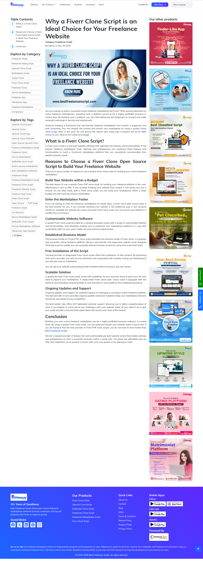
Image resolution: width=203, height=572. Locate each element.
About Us (122, 499)
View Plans (158, 4)
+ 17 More (17, 235)
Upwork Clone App (21, 133)
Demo (101, 4)
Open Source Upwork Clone (25, 143)
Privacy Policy (125, 528)
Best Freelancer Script (56, 330)
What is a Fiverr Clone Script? (26, 25)
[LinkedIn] (26, 524)
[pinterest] (32, 524)
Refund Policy (125, 520)
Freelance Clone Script (22, 184)
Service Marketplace (21, 92)
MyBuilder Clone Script (22, 221)
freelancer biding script (22, 63)
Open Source (18, 203)
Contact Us (143, 4)
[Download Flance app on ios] (174, 503)
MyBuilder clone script (22, 161)
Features (34, 4)
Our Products (47, 4)
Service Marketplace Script (24, 217)
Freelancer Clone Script (83, 513)
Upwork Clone (18, 129)
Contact (122, 504)
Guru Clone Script (80, 521)
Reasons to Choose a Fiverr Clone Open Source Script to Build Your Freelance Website (29, 37)
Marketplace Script (20, 73)
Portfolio (78, 4)
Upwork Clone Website (23, 138)
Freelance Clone (19, 87)
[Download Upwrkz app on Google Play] (157, 525)
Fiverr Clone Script (20, 83)
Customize (90, 4)
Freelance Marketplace (22, 107)
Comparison (17, 112)
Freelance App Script (21, 194)
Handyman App (19, 102)
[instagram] (39, 524)
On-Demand (18, 212)
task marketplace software (24, 170)
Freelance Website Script (23, 189)
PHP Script (33, 203)
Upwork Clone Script (21, 68)
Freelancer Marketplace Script (86, 517)
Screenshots (65, 4)
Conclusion (21, 46)
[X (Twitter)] (19, 524)
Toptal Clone (18, 78)
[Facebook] (12, 524)
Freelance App (18, 97)
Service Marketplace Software (26, 226)
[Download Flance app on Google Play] (18, 498)
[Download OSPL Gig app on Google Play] (157, 514)
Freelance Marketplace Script (25, 147)
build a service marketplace (25, 166)
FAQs (121, 512)
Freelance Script (19, 207)
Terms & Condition (127, 516)
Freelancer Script (19, 58)
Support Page (125, 524)
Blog (120, 508)
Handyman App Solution (23, 231)
